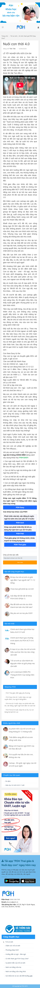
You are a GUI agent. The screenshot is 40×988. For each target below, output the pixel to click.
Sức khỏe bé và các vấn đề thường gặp (19, 976)
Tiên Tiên (12, 49)
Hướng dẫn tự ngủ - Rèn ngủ (15, 954)
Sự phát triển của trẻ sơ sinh (15, 963)
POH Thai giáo (20, 545)
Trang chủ (5, 36)
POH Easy (20, 507)
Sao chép (17, 561)
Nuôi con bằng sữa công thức (15, 971)
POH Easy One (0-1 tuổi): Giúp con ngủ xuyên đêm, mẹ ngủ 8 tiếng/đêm (18, 698)
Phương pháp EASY (12, 950)
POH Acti (20, 523)
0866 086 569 (15, 899)
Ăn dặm (8, 781)
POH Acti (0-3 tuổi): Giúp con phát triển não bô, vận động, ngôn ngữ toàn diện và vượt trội (20, 704)
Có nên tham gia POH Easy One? (17, 959)
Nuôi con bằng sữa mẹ (13, 967)
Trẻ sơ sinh (13, 36)
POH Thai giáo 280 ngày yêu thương (17, 693)
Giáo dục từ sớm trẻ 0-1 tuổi (14, 785)
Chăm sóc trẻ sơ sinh (12, 946)
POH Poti (20, 534)
